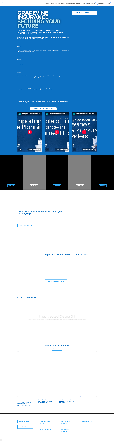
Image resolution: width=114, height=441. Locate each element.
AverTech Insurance (25, 427)
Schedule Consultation (104, 3)
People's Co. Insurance (65, 430)
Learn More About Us (25, 226)
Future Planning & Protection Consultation (81, 274)
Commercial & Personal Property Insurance (57, 273)
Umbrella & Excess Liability (77, 271)
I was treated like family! (57, 316)
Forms (63, 3)
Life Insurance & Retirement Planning (55, 270)
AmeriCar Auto (24, 421)
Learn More (11, 185)
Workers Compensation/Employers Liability (57, 275)
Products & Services (54, 3)
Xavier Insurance (87, 421)
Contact (83, 3)
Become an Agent (70, 3)
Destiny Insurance (45, 429)
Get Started (57, 349)
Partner (78, 3)
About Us (46, 3)
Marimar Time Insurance (65, 423)
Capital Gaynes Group (45, 423)
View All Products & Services (56, 281)
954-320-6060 (91, 3)
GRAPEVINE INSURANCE (38, 20)
